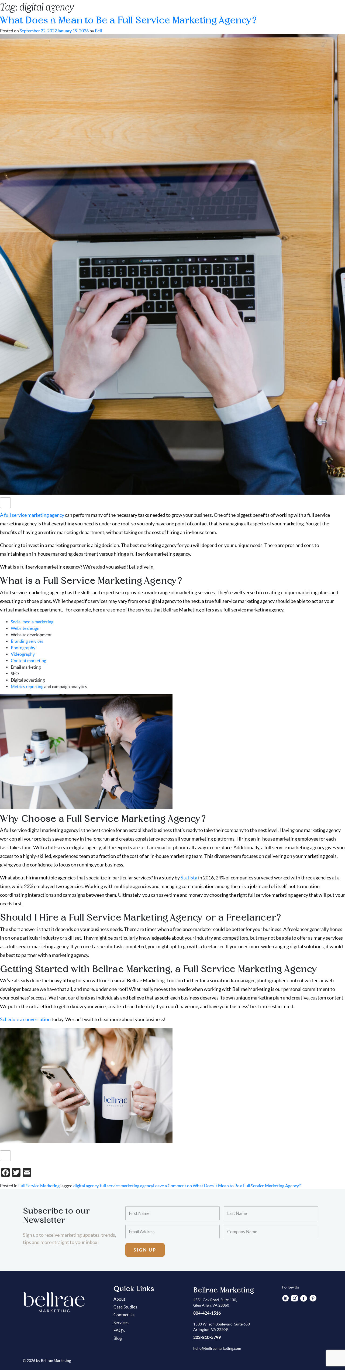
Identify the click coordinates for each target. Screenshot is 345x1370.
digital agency (85, 1185)
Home (172, 15)
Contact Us (311, 15)
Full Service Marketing (39, 1185)
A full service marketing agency (32, 515)
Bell (98, 30)
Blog (288, 15)
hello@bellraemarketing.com (217, 1348)
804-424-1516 (207, 1313)
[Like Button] (5, 503)
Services (249, 15)
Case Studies (199, 15)
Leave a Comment (227, 1185)
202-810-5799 (207, 1337)
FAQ (270, 15)
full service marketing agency (126, 1185)
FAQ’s (119, 1330)
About (226, 15)
